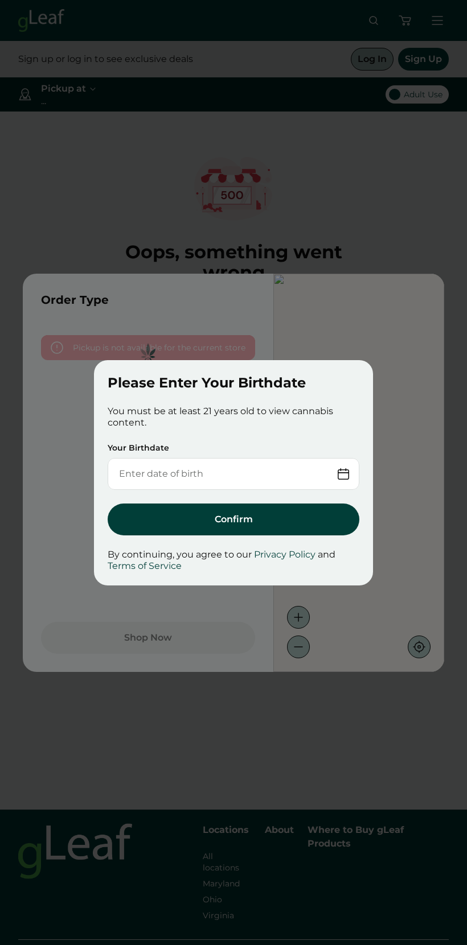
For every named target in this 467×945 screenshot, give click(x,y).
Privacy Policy (285, 554)
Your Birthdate (138, 448)
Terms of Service (145, 565)
